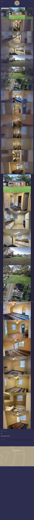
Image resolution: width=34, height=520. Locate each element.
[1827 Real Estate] (17, 3)
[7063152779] (32, 1)
